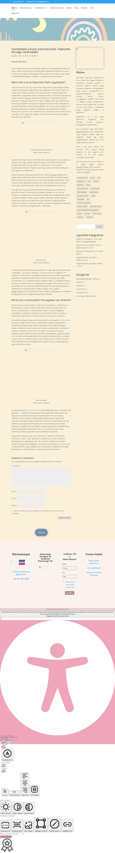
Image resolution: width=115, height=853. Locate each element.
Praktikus (79, 286)
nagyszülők (80, 199)
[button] (1, 618)
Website (14, 505)
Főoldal (14, 8)
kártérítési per (95, 188)
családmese (81, 181)
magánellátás (93, 192)
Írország (87, 214)
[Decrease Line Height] (3, 771)
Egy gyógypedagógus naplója (87, 279)
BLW (98, 178)
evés (89, 181)
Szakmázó (34, 56)
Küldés (69, 593)
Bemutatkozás (26, 8)
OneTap (12, 740)
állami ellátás (97, 214)
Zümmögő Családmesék (85, 296)
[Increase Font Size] (3, 741)
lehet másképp (82, 192)
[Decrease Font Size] (3, 746)
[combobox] (57, 614)
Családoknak (40, 8)
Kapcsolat (15, 13)
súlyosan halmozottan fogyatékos (88, 210)
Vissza (41, 532)
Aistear (92, 178)
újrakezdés (89, 217)
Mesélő (79, 282)
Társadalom (80, 293)
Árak (92, 8)
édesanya (80, 217)
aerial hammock (82, 178)
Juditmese (80, 185)
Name (14, 491)
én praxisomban (33, 410)
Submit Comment (64, 518)
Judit (15, 56)
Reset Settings (6, 837)
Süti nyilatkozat (94, 568)
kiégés (88, 185)
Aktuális (84, 8)
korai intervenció (82, 188)
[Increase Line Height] (3, 765)
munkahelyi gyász (82, 196)
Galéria (69, 8)
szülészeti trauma (95, 206)
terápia (79, 214)
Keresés (99, 227)
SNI (88, 199)
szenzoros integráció (84, 203)
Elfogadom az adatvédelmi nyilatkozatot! (70, 584)
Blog (76, 8)
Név (63, 572)
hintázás (96, 181)
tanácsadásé (64, 320)
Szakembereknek (56, 8)
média (93, 196)
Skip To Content (6, 834)
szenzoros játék (82, 206)
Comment (15, 466)
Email (14, 498)
